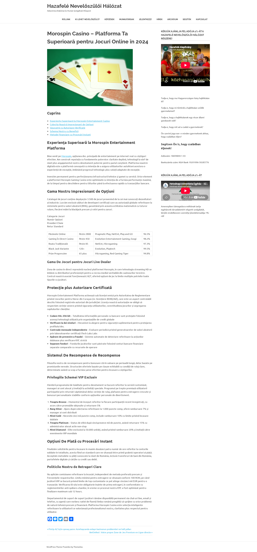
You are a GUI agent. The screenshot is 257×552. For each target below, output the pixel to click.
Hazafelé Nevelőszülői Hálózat (84, 6)
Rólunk (66, 19)
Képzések (109, 19)
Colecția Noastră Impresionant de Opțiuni (71, 124)
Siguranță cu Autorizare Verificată (67, 127)
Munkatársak (126, 19)
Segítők (187, 19)
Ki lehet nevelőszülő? (87, 19)
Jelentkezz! (145, 19)
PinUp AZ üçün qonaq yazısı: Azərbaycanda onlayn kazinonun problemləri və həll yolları (89, 529)
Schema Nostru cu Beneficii (64, 131)
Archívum (172, 19)
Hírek (159, 19)
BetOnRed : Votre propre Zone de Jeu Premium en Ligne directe (120, 532)
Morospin (66, 156)
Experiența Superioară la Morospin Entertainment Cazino (80, 120)
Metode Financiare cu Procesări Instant (70, 134)
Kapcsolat (201, 19)
